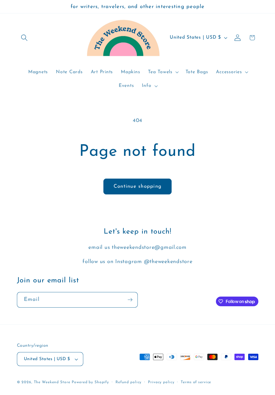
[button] (24, 37)
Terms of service (196, 382)
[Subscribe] (130, 300)
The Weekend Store (52, 382)
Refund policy (128, 382)
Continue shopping (137, 186)
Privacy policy (161, 382)
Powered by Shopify (90, 382)
